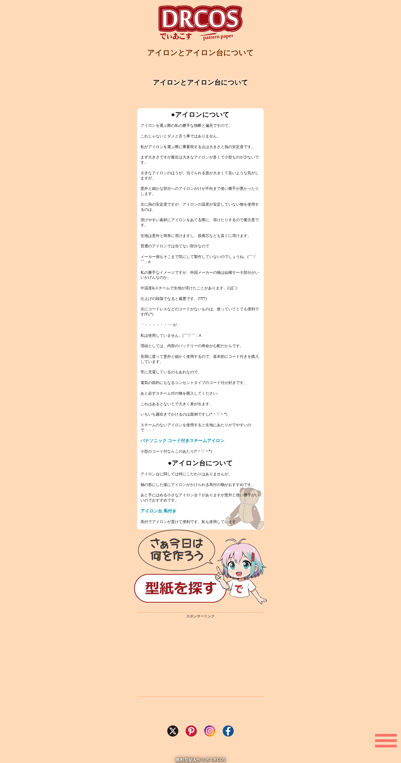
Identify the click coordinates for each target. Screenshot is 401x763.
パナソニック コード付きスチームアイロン (182, 440)
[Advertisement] (200, 657)
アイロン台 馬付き (158, 511)
